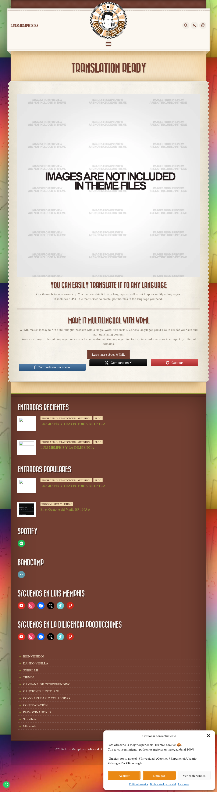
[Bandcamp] (21, 574)
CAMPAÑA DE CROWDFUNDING (47, 684)
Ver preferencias (194, 775)
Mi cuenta (29, 726)
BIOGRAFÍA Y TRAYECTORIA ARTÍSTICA (66, 418)
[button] (208, 736)
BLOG (98, 418)
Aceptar (124, 775)
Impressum (183, 784)
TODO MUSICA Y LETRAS (57, 504)
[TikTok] (60, 605)
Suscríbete (30, 719)
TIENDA (29, 677)
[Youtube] (21, 605)
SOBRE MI (30, 670)
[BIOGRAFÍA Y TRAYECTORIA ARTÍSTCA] (26, 423)
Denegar (159, 775)
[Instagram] (31, 605)
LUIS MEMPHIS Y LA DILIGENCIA (67, 447)
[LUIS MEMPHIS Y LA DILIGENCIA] (26, 447)
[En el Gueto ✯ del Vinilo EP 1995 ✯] (26, 509)
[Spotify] (21, 543)
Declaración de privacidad (163, 784)
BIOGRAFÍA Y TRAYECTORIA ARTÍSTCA (73, 424)
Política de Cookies (99, 749)
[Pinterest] (70, 605)
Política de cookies (138, 784)
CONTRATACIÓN (35, 705)
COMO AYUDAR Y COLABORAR (47, 698)
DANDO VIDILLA (35, 663)
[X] (50, 605)
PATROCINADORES (37, 712)
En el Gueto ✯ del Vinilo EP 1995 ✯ (65, 509)
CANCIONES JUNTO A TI (41, 691)
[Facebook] (41, 605)
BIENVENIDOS (34, 656)
